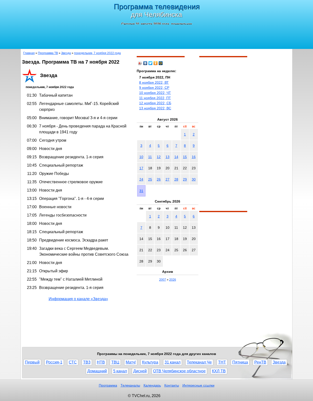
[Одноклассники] (155, 63)
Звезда (66, 53)
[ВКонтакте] (145, 63)
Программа (108, 385)
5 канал (120, 371)
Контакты (171, 385)
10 (141, 157)
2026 (172, 279)
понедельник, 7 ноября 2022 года (97, 53)
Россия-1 (54, 362)
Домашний (97, 371)
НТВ (101, 362)
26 (159, 179)
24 (141, 179)
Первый (32, 362)
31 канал (172, 362)
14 (176, 157)
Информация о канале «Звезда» (78, 299)
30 (194, 179)
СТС (73, 362)
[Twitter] (150, 63)
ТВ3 (86, 362)
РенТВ (260, 362)
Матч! (131, 362)
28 (176, 179)
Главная (29, 53)
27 (167, 179)
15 (185, 157)
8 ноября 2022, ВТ (154, 82)
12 (159, 157)
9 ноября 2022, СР (154, 88)
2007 (162, 279)
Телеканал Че (199, 362)
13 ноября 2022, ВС (155, 108)
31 (141, 191)
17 (141, 168)
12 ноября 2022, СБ (155, 103)
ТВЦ (115, 362)
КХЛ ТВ (219, 371)
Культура (150, 362)
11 (150, 157)
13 (167, 157)
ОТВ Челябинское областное (179, 371)
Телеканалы (130, 385)
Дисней (140, 371)
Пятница (240, 362)
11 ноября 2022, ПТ (155, 98)
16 (194, 157)
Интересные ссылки (198, 385)
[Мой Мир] (160, 63)
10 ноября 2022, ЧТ (155, 93)
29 (185, 179)
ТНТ (222, 362)
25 (150, 179)
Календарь (152, 385)
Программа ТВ (48, 53)
